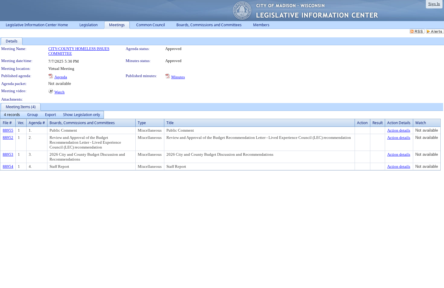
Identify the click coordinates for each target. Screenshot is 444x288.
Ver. (21, 122)
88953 (8, 154)
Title (170, 122)
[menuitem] (12, 114)
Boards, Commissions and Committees (82, 122)
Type (142, 122)
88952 (8, 137)
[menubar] (52, 115)
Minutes (178, 77)
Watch (59, 92)
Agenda (60, 77)
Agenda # (37, 122)
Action (362, 122)
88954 (8, 166)
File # (7, 122)
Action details (398, 130)
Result (377, 122)
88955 (8, 130)
